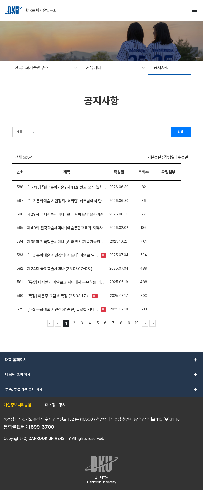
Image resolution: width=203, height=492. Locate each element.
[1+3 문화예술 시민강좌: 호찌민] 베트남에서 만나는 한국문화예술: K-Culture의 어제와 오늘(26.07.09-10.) (66, 201)
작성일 (169, 157)
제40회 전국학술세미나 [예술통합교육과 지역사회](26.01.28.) (66, 228)
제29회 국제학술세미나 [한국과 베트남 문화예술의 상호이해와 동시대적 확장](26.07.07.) (66, 214)
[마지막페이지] (152, 323)
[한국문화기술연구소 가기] (14, 10)
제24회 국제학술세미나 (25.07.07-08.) (59, 268)
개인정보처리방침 (17, 405)
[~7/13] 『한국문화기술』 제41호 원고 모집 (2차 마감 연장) (66, 187)
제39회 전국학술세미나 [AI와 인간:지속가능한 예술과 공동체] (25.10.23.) (66, 241)
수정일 (183, 157)
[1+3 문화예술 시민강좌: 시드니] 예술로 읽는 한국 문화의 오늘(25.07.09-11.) (62, 255)
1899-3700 (41, 427)
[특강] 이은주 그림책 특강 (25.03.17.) (57, 296)
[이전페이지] (58, 323)
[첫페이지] (50, 323)
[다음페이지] (145, 323)
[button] (43, 68)
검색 (181, 132)
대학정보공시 (55, 405)
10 (137, 323)
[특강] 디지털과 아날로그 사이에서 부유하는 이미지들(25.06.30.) (66, 282)
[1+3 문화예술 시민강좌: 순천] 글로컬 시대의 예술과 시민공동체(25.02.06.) (62, 309)
